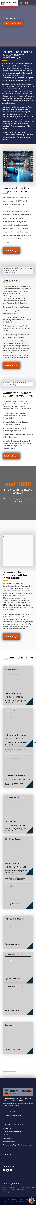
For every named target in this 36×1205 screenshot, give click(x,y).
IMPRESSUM (12, 1199)
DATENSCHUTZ (23, 1199)
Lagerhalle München (10, 1189)
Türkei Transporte (26, 1187)
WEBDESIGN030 (26, 1202)
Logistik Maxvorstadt (10, 1187)
